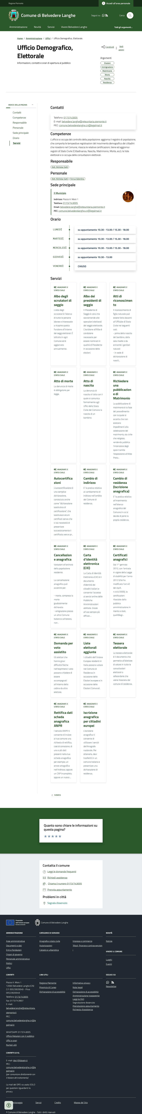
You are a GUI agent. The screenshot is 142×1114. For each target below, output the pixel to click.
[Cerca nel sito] (129, 15)
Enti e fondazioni (13, 950)
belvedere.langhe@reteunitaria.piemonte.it (84, 121)
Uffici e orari (11, 1040)
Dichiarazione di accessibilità (52, 991)
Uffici (47, 38)
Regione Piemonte (16, 3)
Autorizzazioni (45, 945)
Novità (37, 27)
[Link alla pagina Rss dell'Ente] (112, 982)
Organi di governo (14, 954)
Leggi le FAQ (78, 999)
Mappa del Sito (81, 1102)
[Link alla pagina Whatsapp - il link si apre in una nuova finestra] (103, 15)
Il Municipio (60, 193)
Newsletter (111, 986)
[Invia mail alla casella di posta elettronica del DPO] (20, 1060)
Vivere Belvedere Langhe (74, 27)
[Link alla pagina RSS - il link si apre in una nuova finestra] (106, 15)
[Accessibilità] (9, 1105)
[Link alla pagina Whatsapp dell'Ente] (107, 982)
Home (20, 38)
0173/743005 (70, 203)
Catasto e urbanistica (49, 950)
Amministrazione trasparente (86, 995)
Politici (9, 963)
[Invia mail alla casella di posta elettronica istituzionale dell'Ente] (21, 1010)
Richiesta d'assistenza (83, 1009)
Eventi (109, 964)
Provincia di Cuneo (47, 987)
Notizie (109, 941)
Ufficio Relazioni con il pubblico (20, 1036)
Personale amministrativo (18, 958)
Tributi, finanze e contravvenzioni (87, 948)
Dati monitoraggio (14, 1102)
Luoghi (109, 959)
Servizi (51, 27)
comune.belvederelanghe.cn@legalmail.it (80, 125)
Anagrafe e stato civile (49, 941)
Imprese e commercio (82, 941)
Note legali (78, 987)
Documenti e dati (14, 945)
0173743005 (71, 117)
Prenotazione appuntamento (86, 1006)
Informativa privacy (81, 983)
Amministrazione (18, 27)
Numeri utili (11, 1045)
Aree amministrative (15, 941)
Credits (57, 1102)
